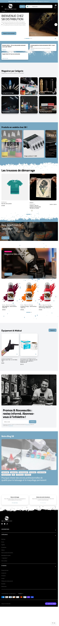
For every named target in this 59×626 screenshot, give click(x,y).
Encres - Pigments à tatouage (8, 305)
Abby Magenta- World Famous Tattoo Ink (9, 307)
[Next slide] (55, 296)
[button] (2, 6)
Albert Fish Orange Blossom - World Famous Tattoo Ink (46, 307)
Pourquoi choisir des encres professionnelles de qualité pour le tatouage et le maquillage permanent (23, 479)
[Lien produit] (43, 187)
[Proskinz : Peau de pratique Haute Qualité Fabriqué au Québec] (43, 206)
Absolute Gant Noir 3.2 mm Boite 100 (9, 360)
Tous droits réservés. (12, 593)
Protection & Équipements (6, 358)
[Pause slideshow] (55, 39)
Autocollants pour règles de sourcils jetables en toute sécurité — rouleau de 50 (28, 361)
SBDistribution (6, 593)
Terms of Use (11, 425)
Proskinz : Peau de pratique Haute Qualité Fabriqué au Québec (35, 207)
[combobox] (41, 6)
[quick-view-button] (17, 301)
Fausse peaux (32, 204)
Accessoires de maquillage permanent (28, 358)
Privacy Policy (28, 424)
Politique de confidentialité (5, 603)
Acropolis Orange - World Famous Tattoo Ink (28, 307)
